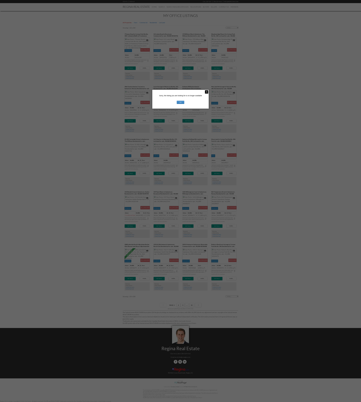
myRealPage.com (180, 383)
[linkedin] (185, 362)
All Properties (127, 22)
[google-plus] (180, 362)
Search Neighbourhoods (177, 7)
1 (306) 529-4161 (130, 76)
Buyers (206, 7)
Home (154, 7)
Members (234, 7)
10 (191, 305)
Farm (135, 22)
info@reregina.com (184, 357)
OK (180, 102)
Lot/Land (162, 22)
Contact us (224, 7)
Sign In (125, 1)
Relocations (195, 7)
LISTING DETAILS (130, 68)
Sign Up (132, 1)
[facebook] (176, 362)
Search (162, 7)
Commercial (143, 22)
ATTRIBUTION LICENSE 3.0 (190, 386)
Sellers (214, 7)
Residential (153, 22)
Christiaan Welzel (175, 386)
